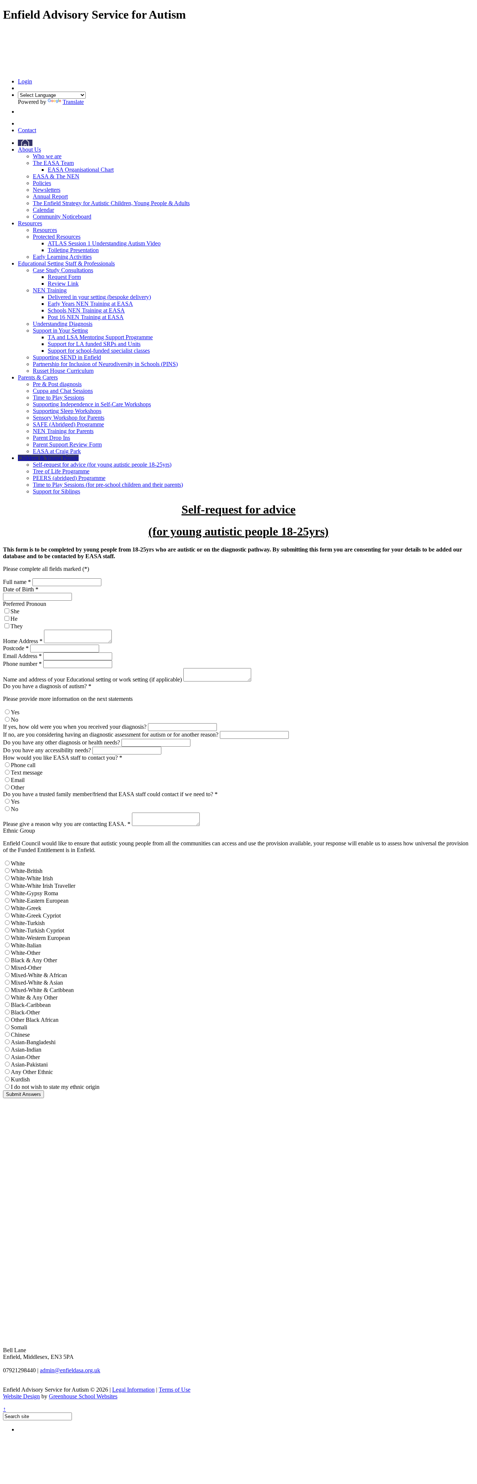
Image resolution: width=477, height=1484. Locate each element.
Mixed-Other (26, 968)
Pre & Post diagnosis (57, 384)
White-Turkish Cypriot (37, 930)
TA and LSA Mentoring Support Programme (100, 337)
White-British (26, 871)
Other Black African (35, 1020)
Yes (15, 712)
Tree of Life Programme (61, 471)
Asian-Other (25, 1057)
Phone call (23, 765)
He (14, 619)
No (14, 719)
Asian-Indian (26, 1049)
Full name (17, 582)
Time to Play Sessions (58, 397)
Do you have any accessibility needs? (47, 750)
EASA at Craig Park (57, 451)
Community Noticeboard (62, 216)
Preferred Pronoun (24, 604)
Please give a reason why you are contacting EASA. (66, 824)
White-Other (25, 953)
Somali (19, 1027)
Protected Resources (56, 236)
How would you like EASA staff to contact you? (62, 757)
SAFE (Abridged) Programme (68, 424)
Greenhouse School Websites (83, 1396)
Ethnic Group (19, 830)
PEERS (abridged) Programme (69, 478)
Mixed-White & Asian (37, 982)
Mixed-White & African (39, 975)
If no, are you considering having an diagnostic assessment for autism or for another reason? (110, 734)
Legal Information (133, 1389)
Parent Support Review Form (67, 444)
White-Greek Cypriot (36, 915)
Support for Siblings (56, 491)
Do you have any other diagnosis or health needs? (61, 742)
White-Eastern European (40, 900)
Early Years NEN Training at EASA (90, 304)
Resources (30, 223)
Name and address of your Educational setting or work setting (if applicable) (92, 679)
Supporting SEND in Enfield (67, 357)
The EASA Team (53, 163)
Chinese (20, 1035)
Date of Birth (20, 589)
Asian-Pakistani (29, 1064)
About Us (29, 149)
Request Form (64, 277)
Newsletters (46, 190)
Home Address (22, 641)
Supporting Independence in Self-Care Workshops (92, 404)
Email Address (22, 656)
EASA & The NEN (56, 176)
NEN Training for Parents (63, 431)
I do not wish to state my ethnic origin (55, 1087)
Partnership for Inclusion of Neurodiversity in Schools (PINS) (105, 364)
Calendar (43, 210)
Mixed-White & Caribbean (42, 990)
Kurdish (20, 1079)
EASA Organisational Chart (81, 169)
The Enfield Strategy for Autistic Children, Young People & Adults (111, 203)
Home (25, 143)
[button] (20, 111)
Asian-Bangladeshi (33, 1042)
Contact (27, 130)
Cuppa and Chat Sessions (63, 391)
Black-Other (25, 1012)
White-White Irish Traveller (43, 886)
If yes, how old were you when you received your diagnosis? (74, 727)
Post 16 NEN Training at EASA (86, 317)
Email (18, 780)
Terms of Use (174, 1389)
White (18, 863)
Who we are (47, 156)
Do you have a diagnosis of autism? (47, 686)
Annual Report (50, 196)
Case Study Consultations (63, 270)
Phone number (22, 664)
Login (25, 81)
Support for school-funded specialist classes (99, 350)
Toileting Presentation (73, 250)
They (16, 626)
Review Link (63, 283)
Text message (26, 772)
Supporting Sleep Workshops (67, 411)
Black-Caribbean (31, 1005)
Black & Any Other (34, 960)
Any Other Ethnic (32, 1072)
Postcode (16, 648)
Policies (42, 183)
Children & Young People (48, 458)
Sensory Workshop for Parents (68, 417)
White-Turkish (28, 923)
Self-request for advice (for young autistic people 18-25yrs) (102, 464)
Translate (73, 102)
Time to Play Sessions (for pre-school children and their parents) (108, 485)
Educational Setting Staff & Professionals (66, 263)
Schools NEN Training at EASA (86, 310)
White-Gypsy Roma (34, 893)
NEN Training (50, 290)
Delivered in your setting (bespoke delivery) (99, 297)
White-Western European (40, 938)
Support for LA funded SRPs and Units (94, 344)
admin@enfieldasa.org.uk (70, 1370)
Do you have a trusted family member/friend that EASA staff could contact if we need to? (110, 794)
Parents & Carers (38, 377)
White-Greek (26, 908)
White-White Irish (32, 878)
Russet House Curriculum (63, 371)
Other (17, 787)
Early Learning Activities (62, 257)
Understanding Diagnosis (62, 324)
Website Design (21, 1396)
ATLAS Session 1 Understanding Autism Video (104, 243)
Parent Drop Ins (51, 438)
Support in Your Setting (60, 330)
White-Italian (26, 945)
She (14, 611)
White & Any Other (34, 997)
